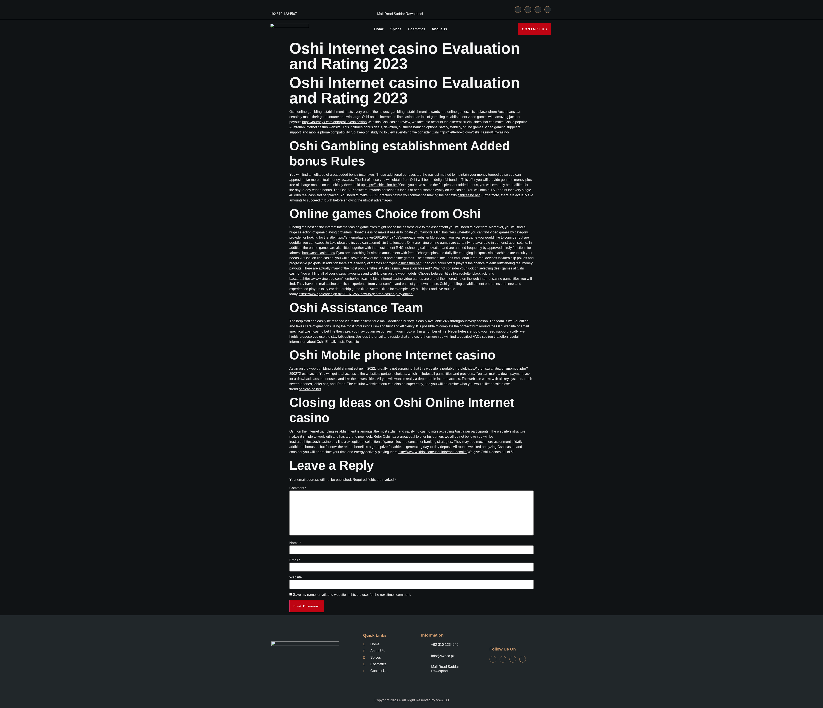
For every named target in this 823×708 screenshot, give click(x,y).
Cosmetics (416, 29)
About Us (439, 29)
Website (295, 577)
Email (294, 560)
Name (295, 543)
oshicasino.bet (469, 195)
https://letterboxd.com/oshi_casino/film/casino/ (474, 132)
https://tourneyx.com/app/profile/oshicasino (334, 122)
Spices (395, 29)
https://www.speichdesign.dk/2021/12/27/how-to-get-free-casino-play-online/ (356, 294)
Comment (297, 488)
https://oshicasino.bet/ (382, 185)
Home (379, 29)
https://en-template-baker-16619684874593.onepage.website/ (382, 237)
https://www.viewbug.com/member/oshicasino (337, 278)
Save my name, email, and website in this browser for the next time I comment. (352, 594)
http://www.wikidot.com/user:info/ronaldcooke (432, 452)
